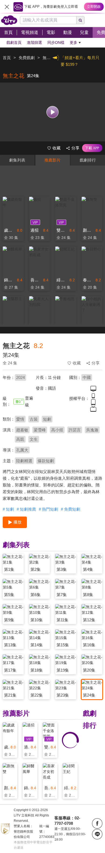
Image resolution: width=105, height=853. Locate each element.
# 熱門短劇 (48, 509)
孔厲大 (22, 450)
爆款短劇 (46, 460)
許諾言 (75, 430)
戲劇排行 (88, 160)
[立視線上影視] (9, 20)
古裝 (34, 419)
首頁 (7, 57)
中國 (87, 377)
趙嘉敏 (22, 430)
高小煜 (57, 430)
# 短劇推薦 (26, 509)
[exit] (6, 6)
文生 (34, 439)
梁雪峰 (40, 430)
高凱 (20, 439)
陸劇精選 (24, 460)
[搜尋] (80, 20)
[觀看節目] (53, 112)
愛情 (20, 419)
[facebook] (97, 823)
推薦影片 (52, 160)
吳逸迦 (92, 430)
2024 (20, 377)
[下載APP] (92, 148)
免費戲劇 (27, 57)
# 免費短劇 (70, 509)
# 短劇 (8, 509)
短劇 (47, 419)
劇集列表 (17, 160)
